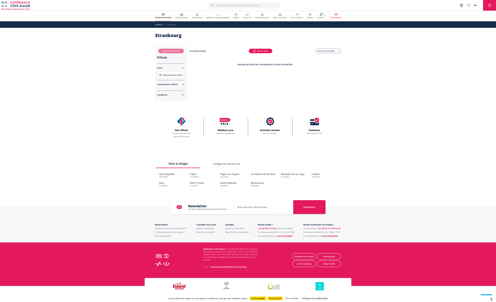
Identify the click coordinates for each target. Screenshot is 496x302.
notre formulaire (285, 236)
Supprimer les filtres (171, 51)
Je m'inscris (309, 207)
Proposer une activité (205, 228)
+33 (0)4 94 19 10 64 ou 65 (328, 228)
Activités (158, 24)
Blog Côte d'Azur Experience (237, 232)
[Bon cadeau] (461, 5)
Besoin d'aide (329, 264)
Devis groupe (329, 256)
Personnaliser (292, 298)
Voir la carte (262, 51)
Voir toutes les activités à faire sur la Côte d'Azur (229, 267)
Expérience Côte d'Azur (235, 228)
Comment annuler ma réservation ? (169, 232)
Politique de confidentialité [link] (315, 298)
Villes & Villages (178, 163)
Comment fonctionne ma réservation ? (171, 228)
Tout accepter (258, 298)
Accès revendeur (304, 264)
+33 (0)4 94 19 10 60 (267, 228)
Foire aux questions (163, 236)
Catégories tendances (226, 164)
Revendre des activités (205, 232)
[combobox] (244, 5)
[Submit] (213, 5)
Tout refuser (275, 298)
